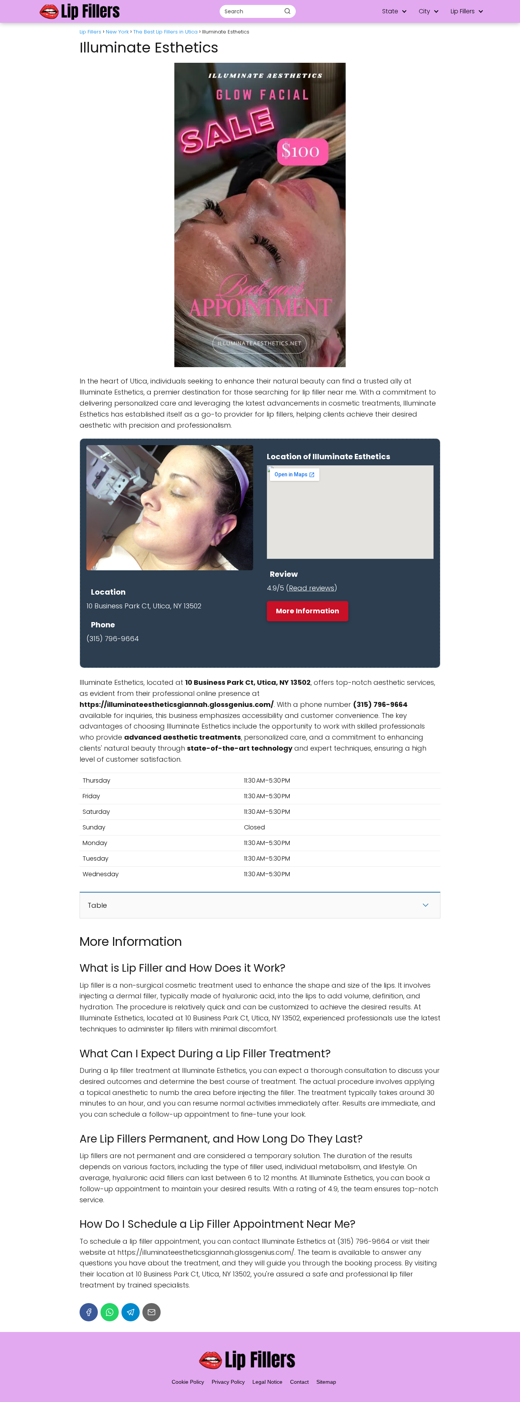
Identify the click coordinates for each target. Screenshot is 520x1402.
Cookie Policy (188, 1382)
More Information (307, 611)
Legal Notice (267, 1382)
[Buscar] (287, 11)
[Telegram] (130, 1312)
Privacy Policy (228, 1382)
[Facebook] (89, 1312)
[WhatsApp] (109, 1312)
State (390, 11)
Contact (299, 1382)
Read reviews (311, 588)
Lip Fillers (463, 11)
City (424, 11)
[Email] (151, 1312)
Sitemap (326, 1382)
